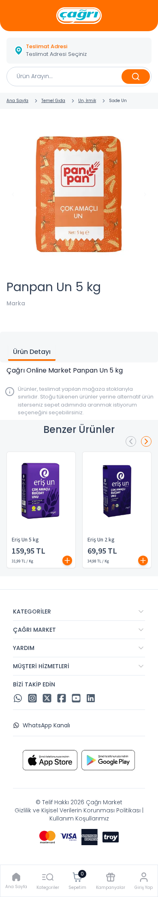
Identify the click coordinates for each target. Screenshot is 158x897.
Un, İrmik (87, 101)
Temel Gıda (53, 101)
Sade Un (118, 101)
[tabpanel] (79, 370)
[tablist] (79, 347)
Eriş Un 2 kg (101, 540)
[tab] (32, 353)
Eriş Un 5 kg (25, 540)
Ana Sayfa (17, 101)
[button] (79, 51)
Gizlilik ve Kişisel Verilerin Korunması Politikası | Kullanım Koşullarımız (79, 814)
